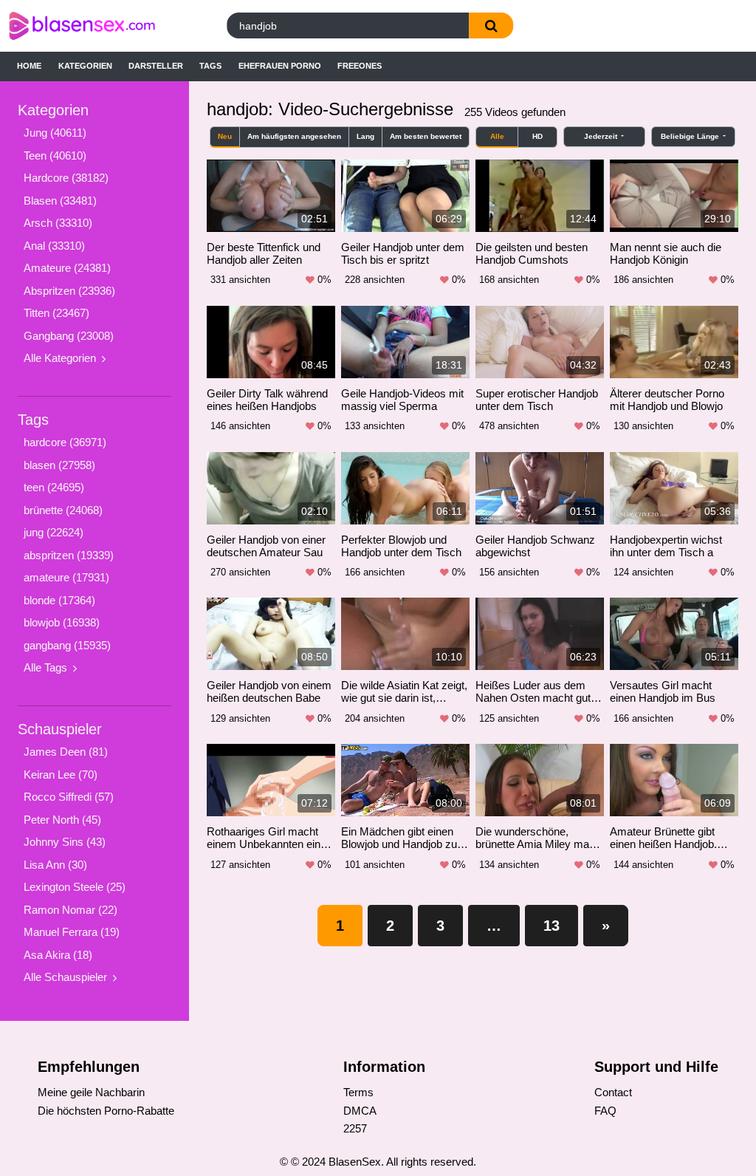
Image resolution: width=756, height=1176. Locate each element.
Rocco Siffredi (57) (69, 796)
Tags (210, 65)
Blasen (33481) (60, 200)
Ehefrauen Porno (279, 65)
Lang (365, 136)
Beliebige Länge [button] (691, 136)
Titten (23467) (56, 313)
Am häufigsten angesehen (294, 136)
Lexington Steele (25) (75, 887)
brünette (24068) (63, 510)
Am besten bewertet (425, 136)
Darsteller (155, 65)
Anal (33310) (54, 245)
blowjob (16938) (62, 622)
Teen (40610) (55, 155)
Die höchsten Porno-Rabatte (106, 1110)
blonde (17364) (59, 600)
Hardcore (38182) (66, 177)
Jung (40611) (55, 132)
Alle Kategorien (60, 358)
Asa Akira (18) (58, 954)
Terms (358, 1092)
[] (491, 25)
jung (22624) (53, 532)
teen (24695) (54, 487)
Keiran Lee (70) (60, 774)
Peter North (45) (62, 819)
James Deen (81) (66, 751)
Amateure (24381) (67, 267)
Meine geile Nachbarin (91, 1092)
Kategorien (85, 65)
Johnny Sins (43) (65, 841)
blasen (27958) (59, 465)
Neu (225, 136)
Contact (613, 1092)
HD (537, 136)
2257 (355, 1128)
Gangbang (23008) (69, 335)
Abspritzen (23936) (69, 290)
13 (551, 925)
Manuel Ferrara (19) (72, 932)
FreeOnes (359, 65)
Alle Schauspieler (65, 977)
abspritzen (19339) (69, 555)
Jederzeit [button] (601, 136)
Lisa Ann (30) (55, 864)
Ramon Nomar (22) (70, 909)
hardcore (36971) (65, 442)
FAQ (605, 1110)
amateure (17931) (66, 577)
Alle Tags (45, 667)
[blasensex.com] (101, 26)
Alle (497, 136)
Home (29, 65)
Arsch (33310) (58, 222)
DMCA (360, 1110)
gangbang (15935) (67, 645)
